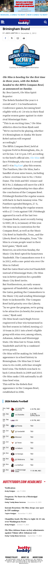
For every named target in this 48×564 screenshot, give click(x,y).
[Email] (17, 38)
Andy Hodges (10, 491)
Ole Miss (35, 157)
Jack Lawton (11, 33)
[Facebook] (5, 38)
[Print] (23, 38)
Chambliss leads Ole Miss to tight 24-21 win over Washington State (25, 520)
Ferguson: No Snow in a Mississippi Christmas (21, 497)
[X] (11, 38)
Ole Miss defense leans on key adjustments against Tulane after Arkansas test (24, 531)
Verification (10, 488)
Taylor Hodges (10, 513)
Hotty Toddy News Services (15, 502)
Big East (18, 165)
